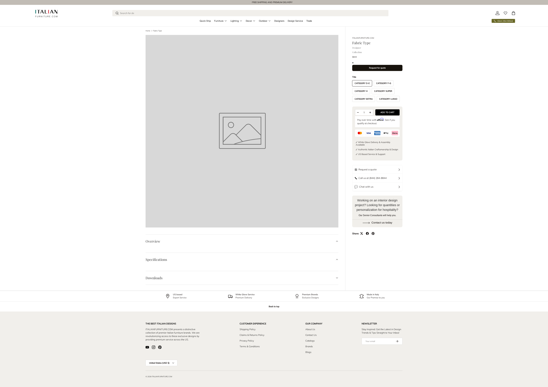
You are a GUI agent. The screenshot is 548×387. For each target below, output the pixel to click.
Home (148, 31)
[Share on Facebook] (367, 233)
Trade (309, 21)
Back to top (274, 306)
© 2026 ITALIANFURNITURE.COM (159, 376)
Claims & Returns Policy (252, 335)
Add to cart (387, 112)
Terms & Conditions (250, 346)
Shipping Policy (247, 329)
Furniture (218, 21)
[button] (513, 13)
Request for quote (377, 68)
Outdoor (263, 21)
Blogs (308, 352)
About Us (310, 329)
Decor (249, 21)
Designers (279, 21)
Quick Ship (205, 21)
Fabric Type (157, 31)
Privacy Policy (247, 340)
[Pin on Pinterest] (373, 233)
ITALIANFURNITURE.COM (363, 38)
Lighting (234, 21)
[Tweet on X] (361, 233)
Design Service (295, 21)
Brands (309, 346)
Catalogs (310, 340)
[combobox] (250, 13)
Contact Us (311, 335)
